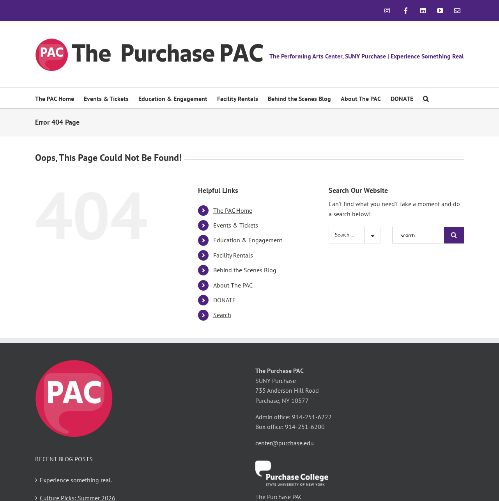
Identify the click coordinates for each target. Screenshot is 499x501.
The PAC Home (232, 210)
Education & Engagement (247, 240)
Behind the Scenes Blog (244, 270)
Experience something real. (76, 480)
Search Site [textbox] (347, 234)
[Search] (426, 98)
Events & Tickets (235, 225)
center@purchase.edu (284, 443)
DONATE (224, 300)
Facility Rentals (233, 255)
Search (222, 315)
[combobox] (354, 235)
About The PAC (233, 285)
